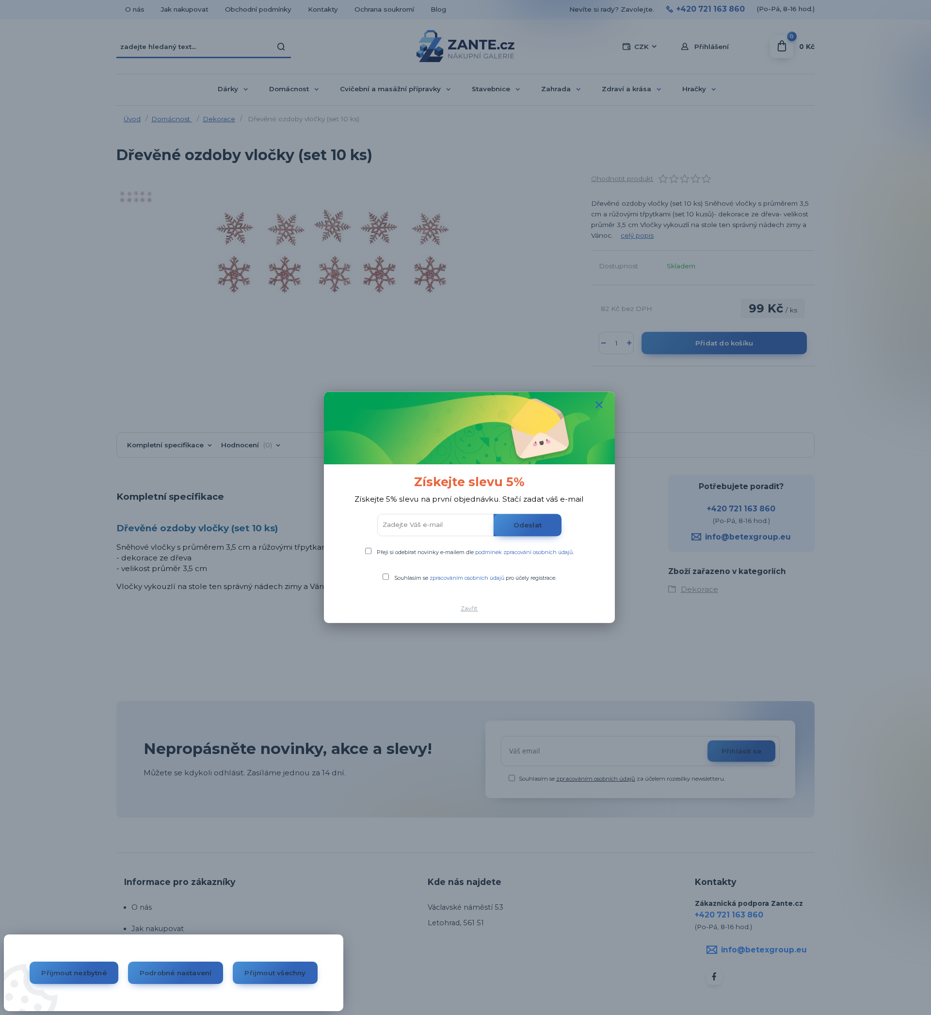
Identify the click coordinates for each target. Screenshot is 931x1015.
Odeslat (528, 525)
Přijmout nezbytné (73, 973)
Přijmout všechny (274, 973)
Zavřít (469, 608)
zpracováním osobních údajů (467, 577)
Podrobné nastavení (176, 973)
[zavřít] (599, 404)
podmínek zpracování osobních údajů (524, 552)
